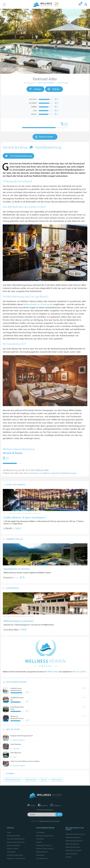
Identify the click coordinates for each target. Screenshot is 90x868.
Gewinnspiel (11, 852)
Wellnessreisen (57, 780)
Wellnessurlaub (31, 780)
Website (56, 89)
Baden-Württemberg (46, 83)
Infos (9, 69)
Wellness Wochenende (13, 780)
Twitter (32, 806)
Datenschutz (20, 858)
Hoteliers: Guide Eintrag (15, 855)
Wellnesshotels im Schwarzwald (37, 304)
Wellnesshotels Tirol (72, 844)
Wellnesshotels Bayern (73, 837)
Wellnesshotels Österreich (74, 841)
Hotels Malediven (71, 854)
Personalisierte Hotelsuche (16, 842)
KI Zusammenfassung (21, 156)
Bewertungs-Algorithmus (44, 836)
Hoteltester (40, 839)
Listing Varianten (42, 858)
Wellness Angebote (13, 845)
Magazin (39, 842)
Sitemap (68, 857)
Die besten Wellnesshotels (15, 839)
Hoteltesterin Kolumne (44, 845)
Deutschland (62, 83)
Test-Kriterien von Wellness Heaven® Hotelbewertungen (52, 473)
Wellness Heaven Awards (44, 849)
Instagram (56, 806)
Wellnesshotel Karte (13, 836)
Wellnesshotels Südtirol (73, 850)
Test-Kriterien (40, 832)
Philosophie (40, 855)
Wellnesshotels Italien (73, 847)
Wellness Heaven (42, 852)
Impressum (10, 858)
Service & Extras (46, 136)
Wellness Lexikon (12, 849)
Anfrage (37, 89)
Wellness (44, 780)
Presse (9, 832)
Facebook (44, 806)
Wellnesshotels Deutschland (75, 834)
